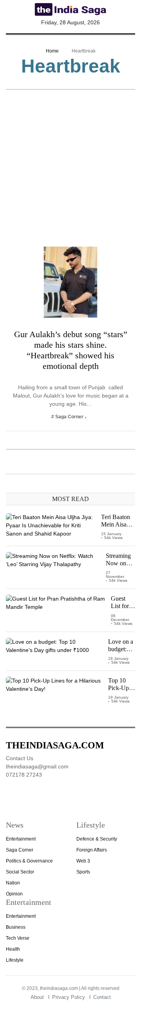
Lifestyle (15, 960)
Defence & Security (96, 839)
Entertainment (21, 839)
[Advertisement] (70, 172)
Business (15, 927)
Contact (102, 997)
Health (13, 949)
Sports (83, 872)
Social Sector (20, 872)
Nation (13, 883)
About (37, 997)
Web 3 (83, 861)
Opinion (14, 894)
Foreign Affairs (91, 850)
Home (52, 51)
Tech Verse (17, 938)
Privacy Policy (68, 997)
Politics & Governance (29, 861)
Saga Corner (19, 850)
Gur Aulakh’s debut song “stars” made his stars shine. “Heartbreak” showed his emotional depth (70, 350)
